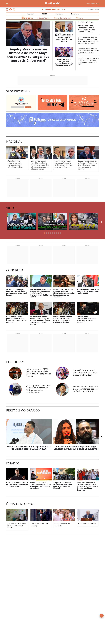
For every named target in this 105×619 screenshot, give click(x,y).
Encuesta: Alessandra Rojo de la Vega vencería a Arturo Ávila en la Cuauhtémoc (76, 447)
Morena (80, 18)
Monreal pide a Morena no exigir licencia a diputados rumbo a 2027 (88, 291)
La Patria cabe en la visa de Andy (40, 524)
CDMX (44, 13)
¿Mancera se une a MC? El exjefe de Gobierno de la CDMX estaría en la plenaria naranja (38, 372)
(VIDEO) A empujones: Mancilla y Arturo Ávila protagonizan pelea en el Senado (16, 292)
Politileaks (75, 13)
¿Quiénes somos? (93, 9)
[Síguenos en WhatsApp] (7, 9)
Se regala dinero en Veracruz (62, 524)
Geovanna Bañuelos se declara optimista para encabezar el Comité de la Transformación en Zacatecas (87, 486)
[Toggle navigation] (7, 3)
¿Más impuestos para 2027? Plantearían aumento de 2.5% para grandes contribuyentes (38, 389)
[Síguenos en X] (14, 9)
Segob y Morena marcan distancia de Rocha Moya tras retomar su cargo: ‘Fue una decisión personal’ (28, 54)
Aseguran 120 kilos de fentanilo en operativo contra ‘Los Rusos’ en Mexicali (62, 485)
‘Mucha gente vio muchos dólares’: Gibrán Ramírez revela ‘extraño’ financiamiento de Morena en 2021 (41, 293)
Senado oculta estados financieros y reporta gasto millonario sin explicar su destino (62, 319)
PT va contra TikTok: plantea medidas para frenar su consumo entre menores (16, 319)
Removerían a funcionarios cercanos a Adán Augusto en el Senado (86, 319)
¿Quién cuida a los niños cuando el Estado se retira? (16, 525)
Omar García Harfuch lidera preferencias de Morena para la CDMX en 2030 (29, 447)
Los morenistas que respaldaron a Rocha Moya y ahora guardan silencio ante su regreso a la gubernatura (40, 165)
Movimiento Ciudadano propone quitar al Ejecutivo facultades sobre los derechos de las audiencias (64, 293)
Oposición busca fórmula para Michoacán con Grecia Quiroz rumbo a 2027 (64, 62)
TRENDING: (28, 18)
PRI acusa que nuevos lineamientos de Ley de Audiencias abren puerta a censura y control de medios (41, 320)
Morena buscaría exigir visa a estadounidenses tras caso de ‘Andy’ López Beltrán (86, 388)
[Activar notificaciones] (102, 616)
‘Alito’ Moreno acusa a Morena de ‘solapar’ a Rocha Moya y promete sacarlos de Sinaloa (64, 38)
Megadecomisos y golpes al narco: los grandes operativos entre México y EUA (14, 164)
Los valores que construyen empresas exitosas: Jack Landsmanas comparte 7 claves (88, 61)
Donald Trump (44, 18)
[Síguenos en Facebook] (10, 9)
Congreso (59, 13)
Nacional (30, 13)
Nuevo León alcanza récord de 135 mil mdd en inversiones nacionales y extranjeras (40, 485)
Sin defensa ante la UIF (87, 523)
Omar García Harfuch (63, 18)
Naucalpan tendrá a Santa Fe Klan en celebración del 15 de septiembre (17, 484)
